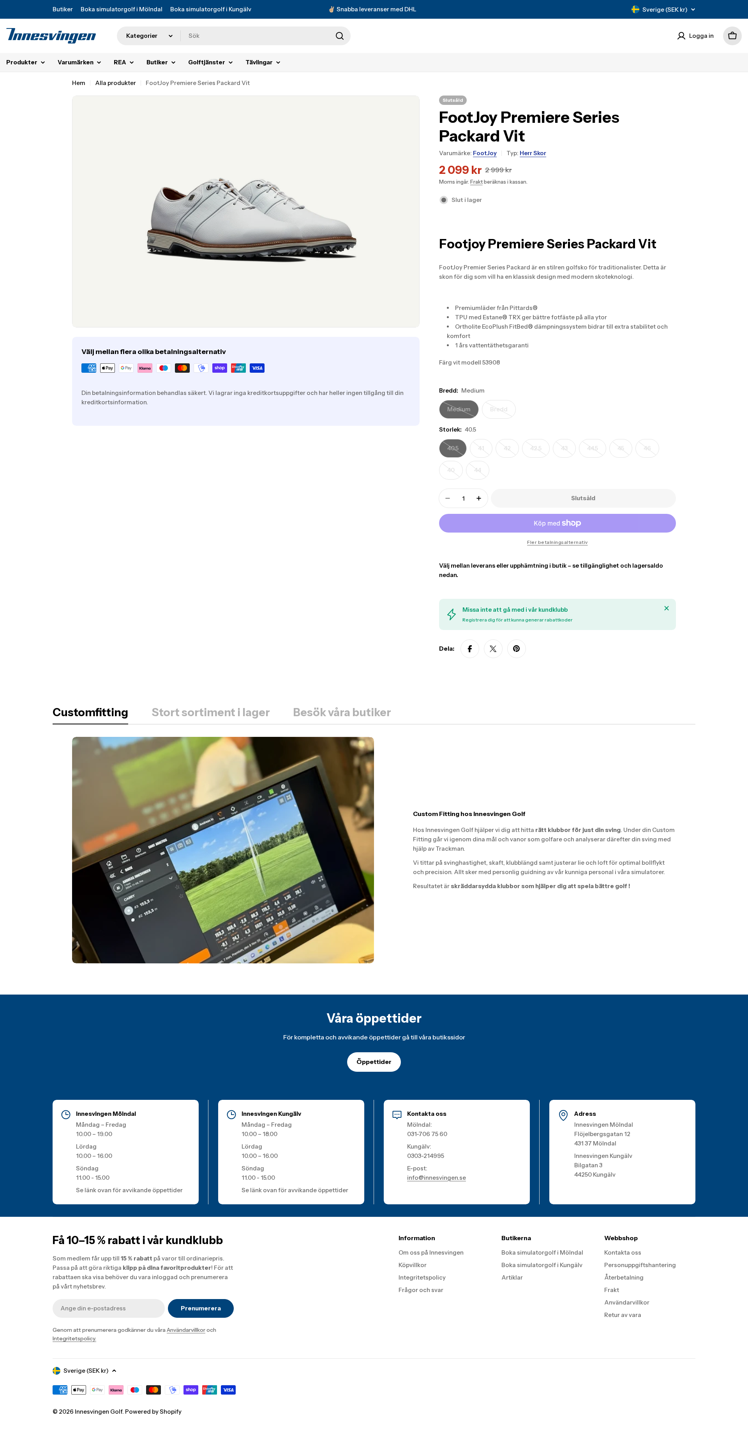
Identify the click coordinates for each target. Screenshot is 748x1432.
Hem (78, 83)
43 (568, 451)
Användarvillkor (186, 1329)
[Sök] (339, 36)
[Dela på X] (493, 648)
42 (511, 451)
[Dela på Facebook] (469, 648)
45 (624, 451)
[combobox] (234, 36)
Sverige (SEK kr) (665, 9)
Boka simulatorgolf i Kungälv (210, 9)
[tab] (90, 714)
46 (651, 451)
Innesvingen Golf (98, 1411)
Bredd (503, 412)
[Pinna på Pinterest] (516, 648)
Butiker (63, 9)
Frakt (476, 182)
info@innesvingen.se (436, 1177)
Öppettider (374, 1062)
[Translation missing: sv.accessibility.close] (666, 608)
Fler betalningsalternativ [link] (557, 542)
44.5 (596, 451)
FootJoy (485, 153)
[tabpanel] (374, 850)
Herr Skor (533, 153)
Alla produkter (115, 83)
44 (481, 473)
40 (455, 473)
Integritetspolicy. (74, 1338)
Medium (463, 412)
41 (485, 451)
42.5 (540, 451)
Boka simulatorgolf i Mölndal (121, 9)
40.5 (457, 451)
